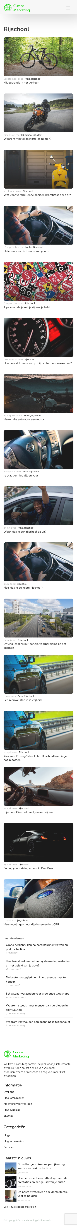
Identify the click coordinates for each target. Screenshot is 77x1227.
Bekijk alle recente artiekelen (20, 1206)
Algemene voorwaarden (18, 1103)
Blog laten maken (14, 1098)
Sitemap (8, 1115)
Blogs (7, 1135)
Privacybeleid (12, 1109)
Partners (8, 1147)
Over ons (9, 1092)
